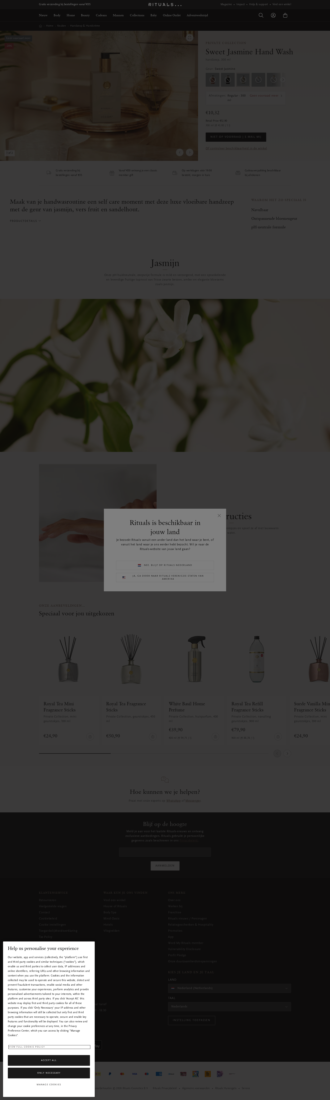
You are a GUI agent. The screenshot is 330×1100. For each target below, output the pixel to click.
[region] (49, 1019)
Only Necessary (49, 1073)
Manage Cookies (49, 1085)
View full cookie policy (27, 1047)
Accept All (49, 1060)
